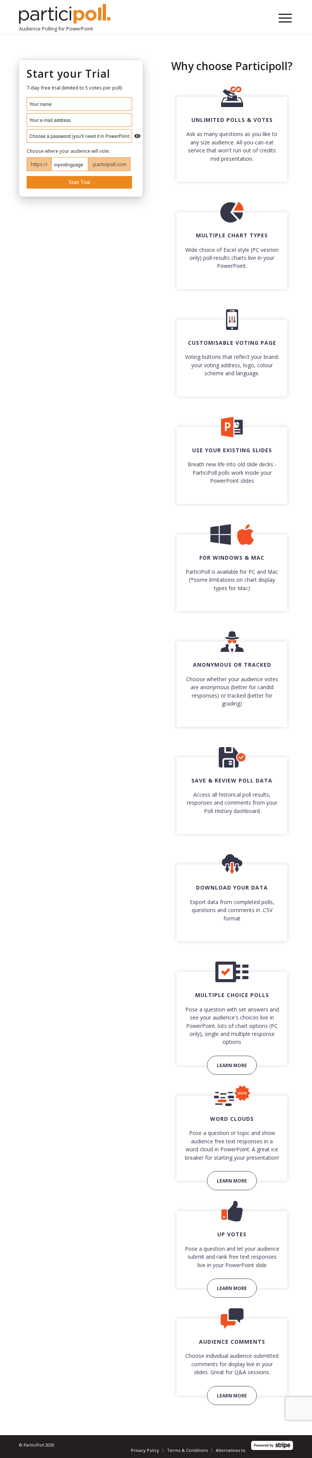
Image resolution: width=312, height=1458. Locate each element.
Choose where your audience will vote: (68, 151)
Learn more (232, 1065)
